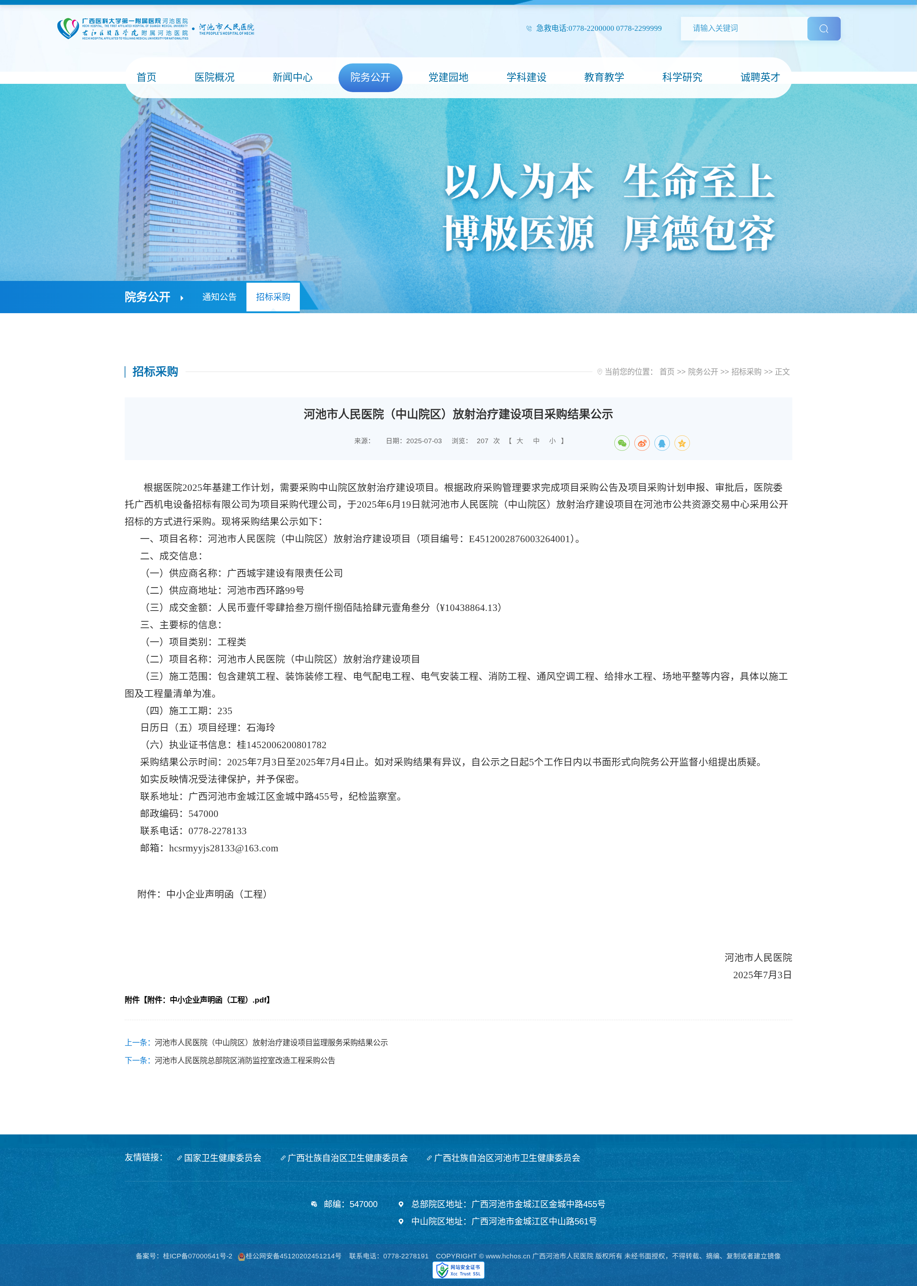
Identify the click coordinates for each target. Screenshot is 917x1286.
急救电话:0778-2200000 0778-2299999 (599, 28)
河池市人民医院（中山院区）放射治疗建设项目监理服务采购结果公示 (271, 1042)
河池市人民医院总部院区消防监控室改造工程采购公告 (245, 1060)
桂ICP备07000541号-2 (197, 1256)
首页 (666, 372)
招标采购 (273, 297)
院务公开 (703, 372)
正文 (782, 372)
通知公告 (219, 297)
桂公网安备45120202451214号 (294, 1256)
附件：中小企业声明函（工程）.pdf (207, 1000)
